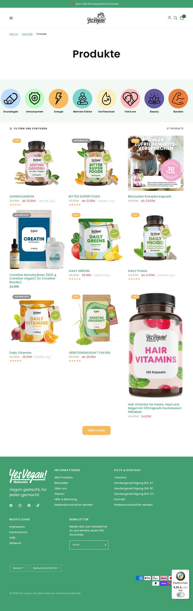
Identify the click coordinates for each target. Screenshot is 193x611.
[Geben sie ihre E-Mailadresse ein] (105, 545)
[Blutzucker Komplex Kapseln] (156, 163)
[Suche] (175, 18)
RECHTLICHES (19, 519)
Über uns (60, 488)
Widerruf (15, 543)
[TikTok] (41, 505)
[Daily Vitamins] (37, 319)
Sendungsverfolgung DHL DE (133, 488)
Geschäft (27, 34)
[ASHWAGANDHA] (37, 163)
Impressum (17, 527)
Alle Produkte (63, 477)
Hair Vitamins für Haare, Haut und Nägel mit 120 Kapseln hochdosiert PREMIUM (155, 408)
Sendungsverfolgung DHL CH (134, 494)
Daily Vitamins (20, 353)
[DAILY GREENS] (96, 237)
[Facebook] (13, 505)
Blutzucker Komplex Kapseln (149, 196)
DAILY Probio (137, 271)
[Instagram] (22, 505)
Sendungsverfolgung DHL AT (133, 483)
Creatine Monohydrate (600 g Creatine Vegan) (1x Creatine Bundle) (32, 278)
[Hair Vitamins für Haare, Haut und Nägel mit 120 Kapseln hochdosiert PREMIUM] (156, 345)
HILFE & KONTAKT (127, 470)
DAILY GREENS (79, 271)
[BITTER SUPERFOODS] (96, 163)
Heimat (13, 34)
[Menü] (187, 572)
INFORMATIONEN (67, 470)
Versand (120, 477)
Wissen (59, 494)
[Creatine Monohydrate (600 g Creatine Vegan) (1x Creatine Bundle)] (37, 239)
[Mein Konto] (169, 18)
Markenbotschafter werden (73, 505)
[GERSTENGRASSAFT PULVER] (96, 319)
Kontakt (119, 499)
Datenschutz (18, 532)
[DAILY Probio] (156, 237)
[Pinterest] (32, 505)
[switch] (180, 595)
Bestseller (61, 483)
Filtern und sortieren (30, 128)
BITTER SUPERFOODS (84, 196)
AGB (12, 538)
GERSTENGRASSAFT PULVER (89, 353)
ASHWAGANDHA (21, 196)
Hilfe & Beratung (65, 499)
